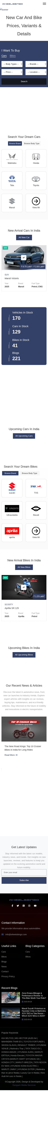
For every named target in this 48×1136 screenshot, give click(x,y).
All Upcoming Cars (24, 482)
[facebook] (12, 951)
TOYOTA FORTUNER (34, 1087)
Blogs (4, 1007)
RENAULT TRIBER (26, 1091)
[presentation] (2, 317)
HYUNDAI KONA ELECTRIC (24, 1112)
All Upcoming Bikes (24, 700)
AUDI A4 (32, 1084)
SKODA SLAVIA (8, 1091)
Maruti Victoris (12, 324)
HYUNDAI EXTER (26, 1115)
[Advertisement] (24, 153)
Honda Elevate (17, 1101)
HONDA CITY (8, 1108)
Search (24, 127)
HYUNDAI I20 (33, 1105)
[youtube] (35, 951)
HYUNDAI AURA (25, 1098)
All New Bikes (24, 613)
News (4, 1012)
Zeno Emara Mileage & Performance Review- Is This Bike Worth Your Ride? (34, 1041)
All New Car (24, 283)
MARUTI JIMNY (8, 1115)
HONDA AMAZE (8, 1098)
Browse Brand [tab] (15, 189)
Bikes (4, 1002)
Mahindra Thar (17, 1094)
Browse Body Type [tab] (31, 189)
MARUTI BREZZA (24, 1108)
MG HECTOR (21, 1084)
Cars (3, 997)
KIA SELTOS (7, 1084)
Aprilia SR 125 (12, 654)
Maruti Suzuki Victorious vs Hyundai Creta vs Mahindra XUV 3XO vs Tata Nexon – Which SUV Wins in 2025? (34, 1058)
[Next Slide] (44, 789)
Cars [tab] (4, 101)
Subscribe (24, 926)
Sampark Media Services (24, 1131)
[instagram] (29, 951)
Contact (5, 1017)
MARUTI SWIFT (18, 1105)
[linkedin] (24, 951)
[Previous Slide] (4, 789)
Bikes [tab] (13, 101)
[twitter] (18, 951)
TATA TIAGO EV (33, 1094)
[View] (23, 303)
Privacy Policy (8, 1022)
